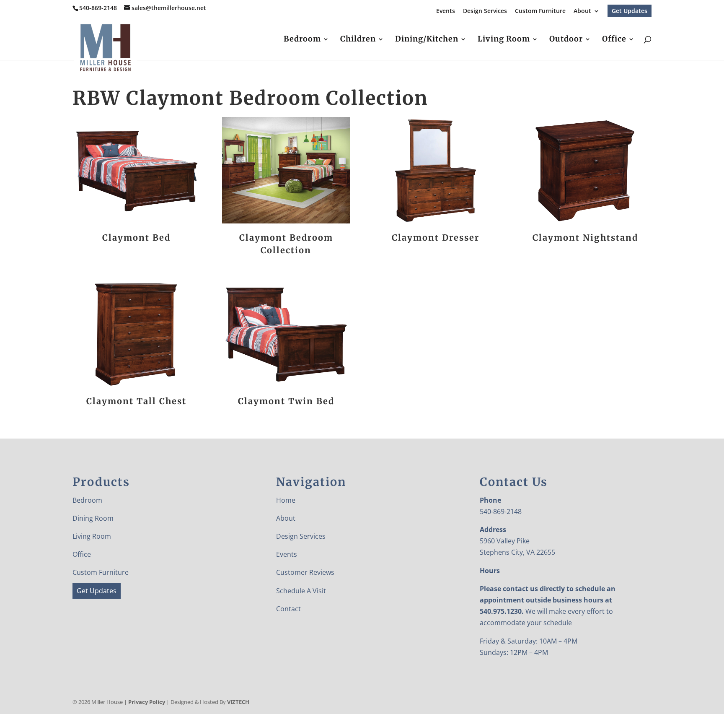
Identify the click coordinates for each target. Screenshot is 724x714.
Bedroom (302, 40)
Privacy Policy (146, 702)
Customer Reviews (305, 572)
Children (358, 40)
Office (614, 40)
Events (445, 11)
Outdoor (566, 40)
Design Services (485, 11)
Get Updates (629, 11)
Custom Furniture (540, 11)
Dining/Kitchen (426, 40)
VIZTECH (238, 702)
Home (285, 500)
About (582, 11)
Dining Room (93, 518)
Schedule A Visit (301, 590)
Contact (288, 608)
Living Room (504, 40)
